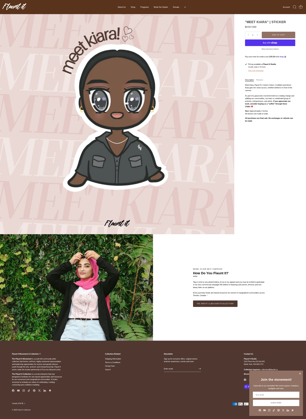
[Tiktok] (274, 410)
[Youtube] (264, 410)
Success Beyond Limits (51, 370)
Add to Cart (278, 35)
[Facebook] (260, 410)
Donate (176, 7)
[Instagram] (269, 410)
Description (249, 80)
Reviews (259, 80)
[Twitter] (283, 410)
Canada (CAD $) (17, 403)
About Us (122, 7)
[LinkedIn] (288, 410)
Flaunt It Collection (23, 410)
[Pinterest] (278, 410)
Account (286, 7)
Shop (133, 7)
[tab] (250, 80)
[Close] (300, 373)
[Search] (294, 7)
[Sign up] (200, 369)
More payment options (270, 49)
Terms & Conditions (112, 362)
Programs (144, 7)
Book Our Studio (161, 7)
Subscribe (276, 403)
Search (108, 370)
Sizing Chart (110, 366)
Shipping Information (113, 359)
